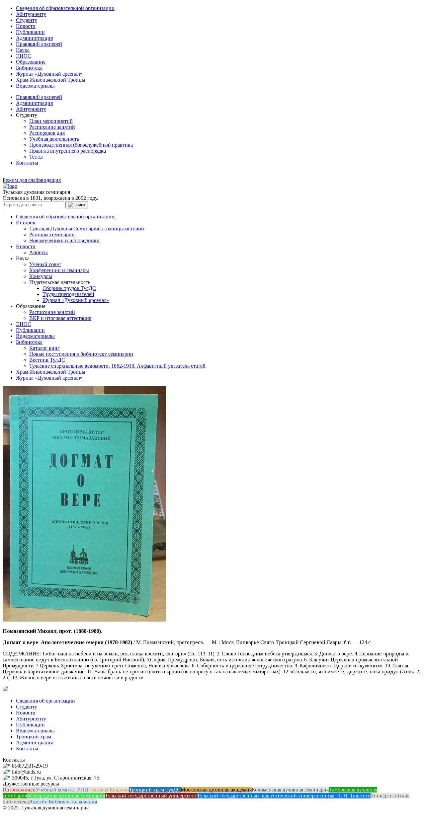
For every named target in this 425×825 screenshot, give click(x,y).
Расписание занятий (52, 127)
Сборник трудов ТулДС (69, 288)
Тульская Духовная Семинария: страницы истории (86, 228)
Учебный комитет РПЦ (62, 789)
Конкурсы (40, 276)
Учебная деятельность (54, 139)
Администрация (34, 38)
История (25, 222)
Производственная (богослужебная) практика (81, 145)
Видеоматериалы (35, 86)
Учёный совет (45, 264)
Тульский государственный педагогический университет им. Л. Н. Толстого (284, 795)
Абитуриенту (31, 14)
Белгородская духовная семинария (66, 795)
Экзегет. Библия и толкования (63, 801)
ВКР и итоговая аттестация (60, 318)
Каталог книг (44, 348)
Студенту (26, 20)
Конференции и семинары (59, 270)
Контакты (27, 163)
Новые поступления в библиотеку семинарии (81, 354)
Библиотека (29, 68)
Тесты (36, 157)
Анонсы (38, 252)
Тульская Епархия (108, 789)
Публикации (30, 32)
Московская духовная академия (216, 789)
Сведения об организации (45, 701)
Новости (26, 26)
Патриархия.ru (19, 789)
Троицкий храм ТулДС (155, 789)
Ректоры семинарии (52, 234)
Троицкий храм (33, 736)
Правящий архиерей (39, 44)
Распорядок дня (47, 133)
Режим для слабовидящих (32, 180)
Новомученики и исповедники (64, 240)
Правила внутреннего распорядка (67, 151)
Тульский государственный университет (151, 795)
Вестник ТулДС (47, 360)
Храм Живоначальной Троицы (50, 80)
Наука (23, 50)
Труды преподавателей (68, 294)
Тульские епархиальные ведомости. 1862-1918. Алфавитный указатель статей (117, 366)
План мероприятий (51, 121)
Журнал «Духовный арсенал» (49, 74)
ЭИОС (23, 56)
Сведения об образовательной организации (65, 8)
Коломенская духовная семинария (290, 789)
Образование (30, 62)
